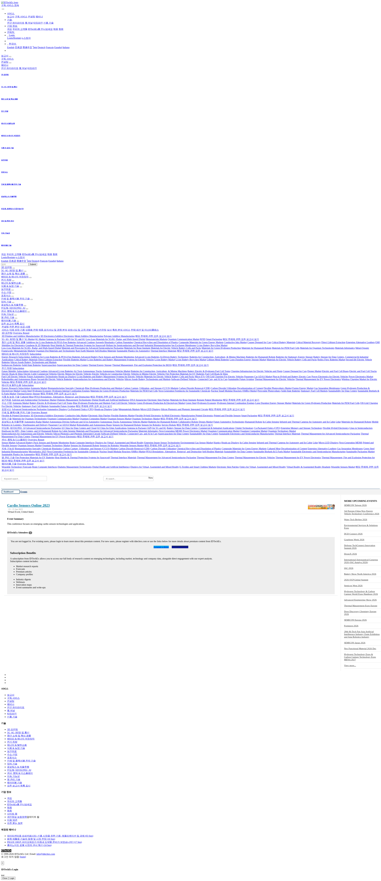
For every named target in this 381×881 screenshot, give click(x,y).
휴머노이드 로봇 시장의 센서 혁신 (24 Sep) (29, 845)
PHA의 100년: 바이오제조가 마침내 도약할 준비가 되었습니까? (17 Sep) (44, 842)
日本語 (18, 47)
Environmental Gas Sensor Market (197, 442)
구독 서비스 (21, 16)
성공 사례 (25, 326)
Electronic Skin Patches (158, 400)
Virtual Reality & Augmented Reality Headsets (308, 467)
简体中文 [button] (21, 261)
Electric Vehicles (157, 374)
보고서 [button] (4, 55)
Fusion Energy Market (302, 388)
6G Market (40, 339)
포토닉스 (6, 295)
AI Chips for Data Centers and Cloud (78, 428)
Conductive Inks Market (235, 342)
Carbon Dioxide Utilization (223, 388)
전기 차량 (6, 280)
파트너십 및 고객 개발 (79, 330)
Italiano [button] (60, 261)
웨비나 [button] (4, 65)
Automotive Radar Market (36, 422)
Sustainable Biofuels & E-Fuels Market (271, 451)
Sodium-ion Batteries (11, 365)
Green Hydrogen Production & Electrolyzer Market (161, 403)
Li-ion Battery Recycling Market (212, 345)
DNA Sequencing (138, 400)
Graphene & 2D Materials (37, 345)
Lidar (115, 409)
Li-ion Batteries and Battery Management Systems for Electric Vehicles (120, 359)
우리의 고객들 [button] (14, 254)
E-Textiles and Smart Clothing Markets (197, 467)
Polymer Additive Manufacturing (119, 336)
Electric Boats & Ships (12, 374)
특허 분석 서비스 (121, 330)
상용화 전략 (31, 330)
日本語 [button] (12, 261)
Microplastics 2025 (37, 451)
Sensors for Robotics (151, 425)
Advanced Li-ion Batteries (147, 357)
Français (50, 47)
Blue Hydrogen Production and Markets (104, 388)
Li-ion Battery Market (164, 359)
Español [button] (52, 261)
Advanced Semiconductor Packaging (29, 409)
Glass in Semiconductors (361, 428)
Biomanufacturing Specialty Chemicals (66, 388)
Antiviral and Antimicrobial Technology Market (34, 400)
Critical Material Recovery (308, 342)
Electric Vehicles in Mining (136, 374)
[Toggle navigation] (3, 9)
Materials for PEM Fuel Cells (285, 348)
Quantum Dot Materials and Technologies (55, 351)
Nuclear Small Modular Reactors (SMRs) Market (234, 391)
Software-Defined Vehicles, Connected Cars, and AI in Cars (199, 379)
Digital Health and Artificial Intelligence (110, 400)
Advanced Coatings (85, 342)
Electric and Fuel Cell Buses (335, 371)
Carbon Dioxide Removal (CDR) (194, 388)
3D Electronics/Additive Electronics (57, 336)
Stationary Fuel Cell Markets (314, 391)
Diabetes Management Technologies (74, 400)
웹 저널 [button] (23, 68)
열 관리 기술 (7, 317)
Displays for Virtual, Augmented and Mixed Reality (119, 442)
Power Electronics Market (361, 376)
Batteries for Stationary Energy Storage (294, 357)
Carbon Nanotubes (124, 342)
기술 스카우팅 (99, 330)
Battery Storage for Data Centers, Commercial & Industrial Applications (200, 428)
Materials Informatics (345, 348)
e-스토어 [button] (20, 257)
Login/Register (14, 38)
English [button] (4, 261)
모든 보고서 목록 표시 (12, 323)
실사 (109, 330)
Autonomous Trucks (92, 371)
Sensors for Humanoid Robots (127, 425)
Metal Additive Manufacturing (89, 336)
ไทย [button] (29, 261)
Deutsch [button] (35, 261)
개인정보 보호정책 (17, 817)
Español (58, 47)
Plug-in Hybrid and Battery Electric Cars (292, 376)
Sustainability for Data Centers (342, 391)
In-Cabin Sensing (271, 422)
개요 (9, 29)
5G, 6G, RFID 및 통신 (12, 270)
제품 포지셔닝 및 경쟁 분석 (53, 330)
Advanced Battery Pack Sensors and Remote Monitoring (107, 357)
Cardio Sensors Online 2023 (28, 505)
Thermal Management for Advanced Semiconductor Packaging (330, 433)
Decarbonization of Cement (250, 388)
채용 (55, 29)
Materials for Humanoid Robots (256, 348)
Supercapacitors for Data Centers (72, 365)
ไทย (35, 47)
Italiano (66, 47)
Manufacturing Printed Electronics (197, 415)
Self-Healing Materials (105, 351)
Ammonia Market (39, 388)
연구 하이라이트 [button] (9, 68)
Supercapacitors (49, 365)
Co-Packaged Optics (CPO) (81, 409)
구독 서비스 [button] (7, 59)
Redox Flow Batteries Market (331, 359)
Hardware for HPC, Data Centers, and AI (21, 431)
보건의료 (6, 289)
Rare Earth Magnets (85, 351)
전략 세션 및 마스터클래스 (145, 330)
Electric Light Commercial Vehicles (40, 374)
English (10, 47)
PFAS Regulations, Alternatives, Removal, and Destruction (62, 397)
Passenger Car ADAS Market (258, 376)
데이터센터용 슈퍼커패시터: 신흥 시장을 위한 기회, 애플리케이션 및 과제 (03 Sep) (50, 836)
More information (180, 547)
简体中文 (27, 47)
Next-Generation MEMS (170, 431)
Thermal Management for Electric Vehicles (275, 379)
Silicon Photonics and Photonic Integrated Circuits (184, 409)
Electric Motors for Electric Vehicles (74, 374)
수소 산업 (6, 292)
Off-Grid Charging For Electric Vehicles (225, 376)
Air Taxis (78, 371)
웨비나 (39, 16)
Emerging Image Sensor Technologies (162, 442)
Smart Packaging (214, 339)
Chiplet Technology (244, 428)
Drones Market (314, 371)
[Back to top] (1, 860)
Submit (33, 264)
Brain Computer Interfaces (82, 442)
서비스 (5, 330)
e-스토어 (26, 38)
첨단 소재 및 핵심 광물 (13, 273)
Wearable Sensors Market (132, 445)
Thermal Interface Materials (163, 351)
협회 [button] (55, 254)
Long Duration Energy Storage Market (248, 359)
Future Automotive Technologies (42, 376)
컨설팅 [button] (4, 62)
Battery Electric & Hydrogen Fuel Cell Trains (209, 371)
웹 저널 (29, 23)
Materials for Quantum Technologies (317, 348)
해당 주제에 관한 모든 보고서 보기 (153, 336)
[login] (23, 857)
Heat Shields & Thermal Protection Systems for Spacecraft (77, 345)
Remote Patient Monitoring (209, 400)
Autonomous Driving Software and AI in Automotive (74, 422)
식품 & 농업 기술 (10, 286)
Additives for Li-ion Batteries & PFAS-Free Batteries (51, 342)
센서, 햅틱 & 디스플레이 (14, 311)
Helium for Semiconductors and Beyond (125, 345)
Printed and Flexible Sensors (227, 415)
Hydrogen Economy (42, 391)
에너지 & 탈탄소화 (11, 283)
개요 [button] (3, 254)
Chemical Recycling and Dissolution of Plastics (156, 342)
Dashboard (8, 492)
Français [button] (44, 261)
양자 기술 (6, 301)
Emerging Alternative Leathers (360, 342)
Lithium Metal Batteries (218, 359)
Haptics (217, 442)
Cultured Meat (27, 397)
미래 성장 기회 (17, 330)
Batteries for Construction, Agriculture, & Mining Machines (217, 357)
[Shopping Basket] (1, 8)
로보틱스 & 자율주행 (12, 305)
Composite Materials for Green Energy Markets (201, 342)
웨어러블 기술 (8, 320)
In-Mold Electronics (171, 415)
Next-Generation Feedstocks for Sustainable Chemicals (184, 391)
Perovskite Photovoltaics (269, 391)
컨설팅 (31, 16)
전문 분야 (14, 326)
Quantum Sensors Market (119, 418)
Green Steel (26, 391)
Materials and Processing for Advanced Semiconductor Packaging (93, 348)
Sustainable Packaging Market (360, 451)
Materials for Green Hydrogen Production (221, 348)
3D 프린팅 (6, 267)
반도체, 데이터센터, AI (13, 308)
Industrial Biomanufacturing (158, 345)
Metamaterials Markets (156, 339)
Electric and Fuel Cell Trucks (363, 371)
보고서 (10, 16)
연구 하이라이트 (15, 23)
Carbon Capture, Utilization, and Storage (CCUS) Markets (150, 388)
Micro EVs (200, 376)
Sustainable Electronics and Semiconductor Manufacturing (246, 433)
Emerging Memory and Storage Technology (301, 428)
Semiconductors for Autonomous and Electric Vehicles (98, 379)
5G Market (29, 339)
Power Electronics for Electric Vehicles (329, 376)
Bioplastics (109, 342)
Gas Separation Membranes (327, 388)
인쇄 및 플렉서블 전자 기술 (15, 298)
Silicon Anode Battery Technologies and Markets (33, 362)
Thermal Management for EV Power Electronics (318, 379)
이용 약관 (12, 820)
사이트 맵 (12, 814)
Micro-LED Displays (150, 409)
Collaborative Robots (188, 422)
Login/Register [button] (8, 257)
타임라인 (38, 23)
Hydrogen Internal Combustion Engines (71, 391)
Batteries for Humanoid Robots (260, 357)
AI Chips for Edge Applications (112, 428)
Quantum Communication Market (183, 339)
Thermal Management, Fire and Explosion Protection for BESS (142, 365)
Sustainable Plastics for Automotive (133, 351)
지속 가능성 (7, 314)
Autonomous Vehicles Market (116, 371)
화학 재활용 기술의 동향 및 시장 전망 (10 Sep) (31, 839)
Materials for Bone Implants (137, 348)
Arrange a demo (161, 547)
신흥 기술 (48, 23)
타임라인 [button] (32, 68)
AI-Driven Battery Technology (174, 357)
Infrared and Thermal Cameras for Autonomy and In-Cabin (307, 422)
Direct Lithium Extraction (333, 342)
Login (12, 878)
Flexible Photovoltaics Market (278, 388)
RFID (203, 339)
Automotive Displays (57, 409)
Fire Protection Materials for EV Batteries (184, 374)
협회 (61, 29)
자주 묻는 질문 (15, 823)
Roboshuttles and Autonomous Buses (19, 379)
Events (23, 492)
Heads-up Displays (67, 376)
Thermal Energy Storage (100, 365)
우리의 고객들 (20, 29)
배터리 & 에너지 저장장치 (15, 276)
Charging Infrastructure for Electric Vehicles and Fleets (256, 371)
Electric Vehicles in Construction (107, 374)
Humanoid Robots (253, 422)
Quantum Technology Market (146, 418)
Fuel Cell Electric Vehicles (13, 376)
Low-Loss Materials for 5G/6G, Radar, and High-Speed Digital (115, 339)
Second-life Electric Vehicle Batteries (54, 379)
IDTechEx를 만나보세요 (40, 29)
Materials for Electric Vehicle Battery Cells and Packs (176, 348)
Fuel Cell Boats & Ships (216, 374)
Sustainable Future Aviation (241, 379)
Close (4, 878)
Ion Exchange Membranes (183, 345)
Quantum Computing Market (93, 418)
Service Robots (169, 425)
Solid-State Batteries (31, 365)
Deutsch (41, 47)
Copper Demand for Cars (259, 342)
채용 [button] (49, 254)
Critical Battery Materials (283, 342)
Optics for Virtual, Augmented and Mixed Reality (262, 467)
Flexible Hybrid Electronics (148, 415)
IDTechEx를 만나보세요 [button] (34, 254)
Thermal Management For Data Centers (215, 457)
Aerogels (99, 342)
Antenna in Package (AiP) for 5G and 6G (65, 339)
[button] (11, 13)
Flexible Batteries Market (75, 359)
